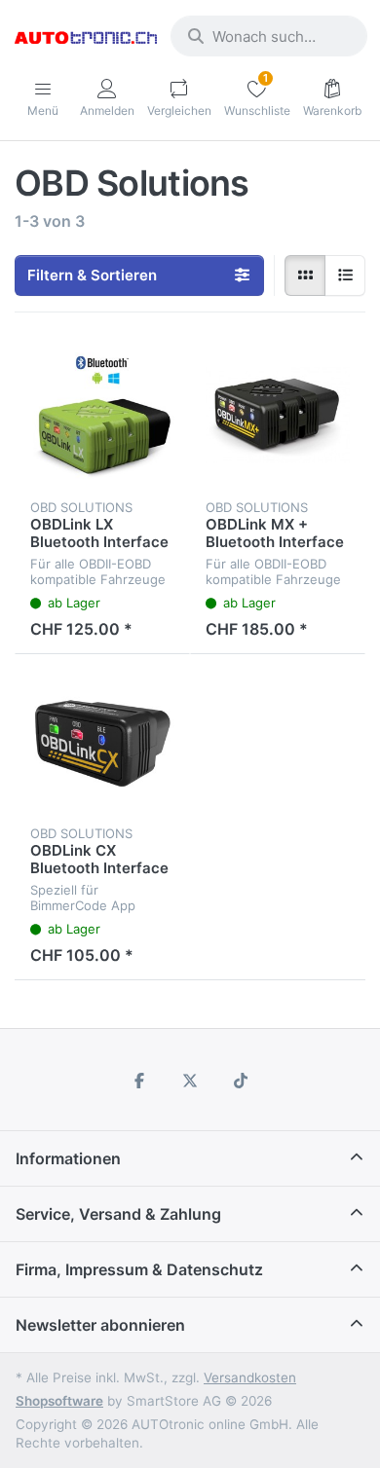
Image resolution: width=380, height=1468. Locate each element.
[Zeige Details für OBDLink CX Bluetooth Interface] (102, 742)
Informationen (68, 1158)
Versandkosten (250, 1377)
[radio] (305, 275)
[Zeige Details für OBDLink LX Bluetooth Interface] (102, 416)
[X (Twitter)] (190, 1080)
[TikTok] (240, 1080)
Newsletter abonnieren (100, 1325)
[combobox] (269, 36)
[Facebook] (140, 1080)
